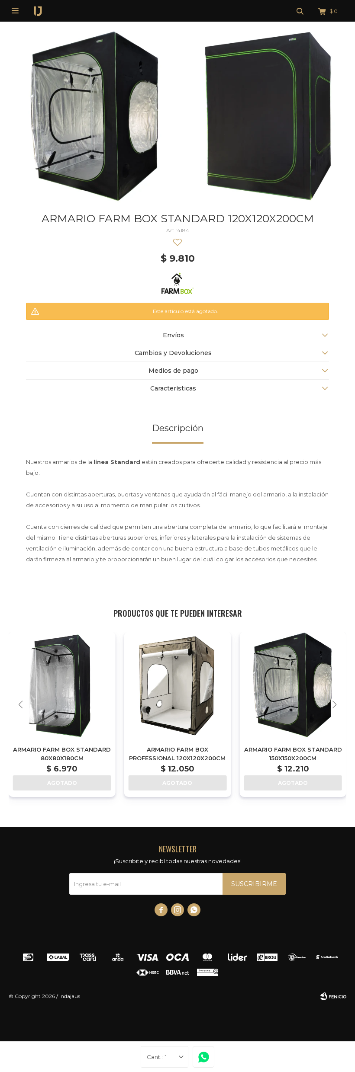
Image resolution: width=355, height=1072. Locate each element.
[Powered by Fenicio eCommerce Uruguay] (333, 996)
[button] (300, 11)
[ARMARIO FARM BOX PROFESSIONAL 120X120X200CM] (177, 685)
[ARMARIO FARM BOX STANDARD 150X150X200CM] (292, 685)
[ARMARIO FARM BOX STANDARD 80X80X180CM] (62, 685)
